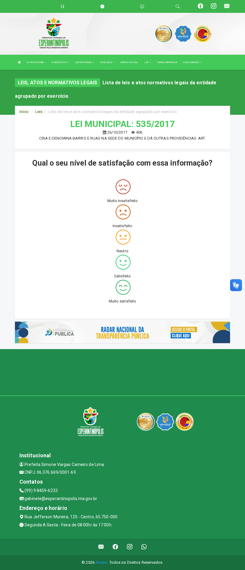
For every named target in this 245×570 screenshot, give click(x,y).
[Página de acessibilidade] (142, 6)
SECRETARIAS (83, 62)
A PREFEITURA (35, 62)
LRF (146, 62)
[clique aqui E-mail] (101, 547)
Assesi (101, 562)
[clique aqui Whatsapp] (144, 547)
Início (24, 111)
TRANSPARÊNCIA (167, 62)
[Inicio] (19, 62)
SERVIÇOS (106, 62)
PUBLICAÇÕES (191, 62)
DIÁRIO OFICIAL (129, 62)
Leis (38, 111)
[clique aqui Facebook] (115, 547)
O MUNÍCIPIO (60, 62)
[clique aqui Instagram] (130, 547)
